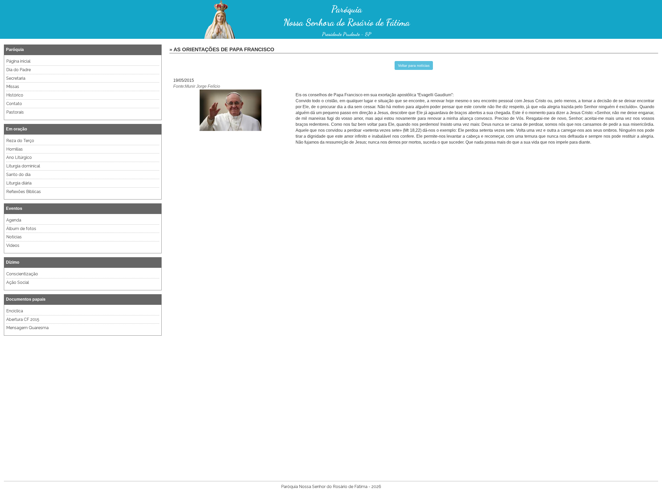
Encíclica (14, 310)
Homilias (14, 149)
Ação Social (17, 282)
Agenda (13, 220)
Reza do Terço (20, 140)
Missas (12, 86)
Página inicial (18, 61)
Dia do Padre (18, 69)
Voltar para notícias (414, 65)
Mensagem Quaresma (27, 327)
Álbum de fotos (21, 228)
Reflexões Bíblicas (23, 191)
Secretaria (15, 78)
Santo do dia (18, 174)
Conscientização (22, 273)
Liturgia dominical (23, 166)
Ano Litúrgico (19, 157)
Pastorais (15, 112)
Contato (14, 103)
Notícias (14, 236)
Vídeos (12, 245)
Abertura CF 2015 (22, 319)
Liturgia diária (19, 183)
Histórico (14, 95)
